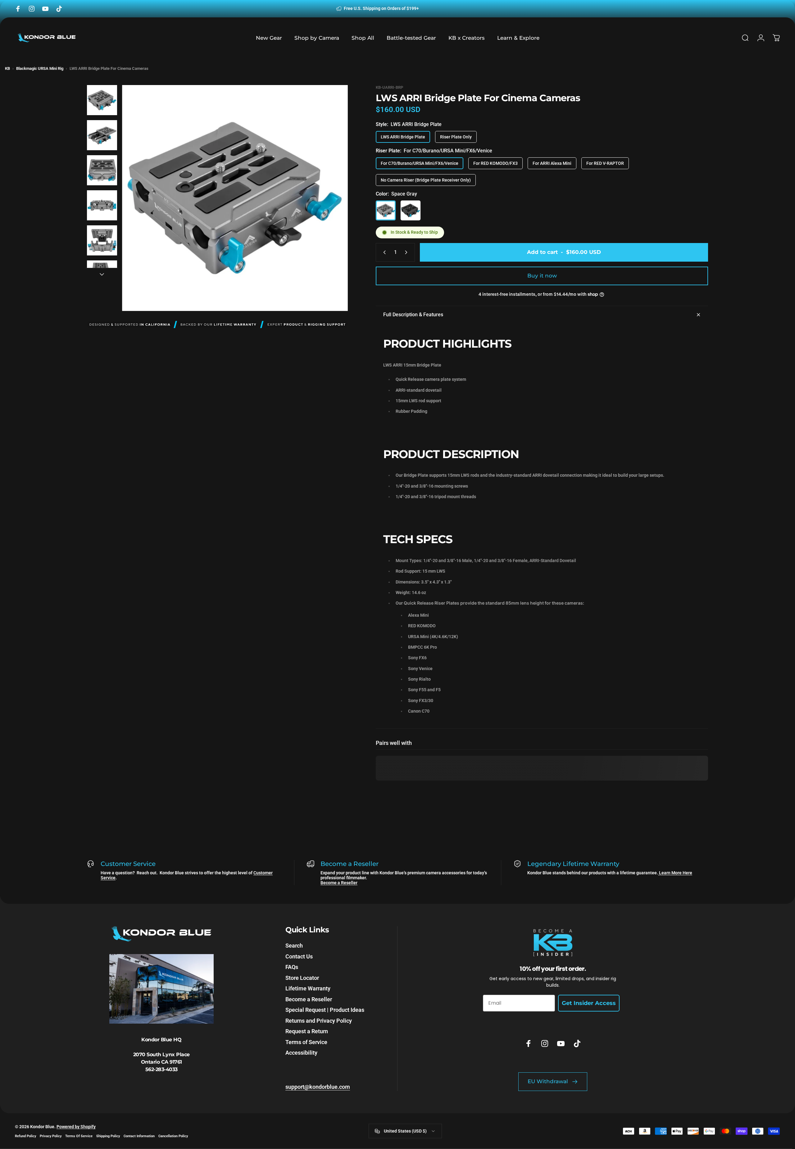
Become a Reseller (338, 882)
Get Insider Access (589, 1003)
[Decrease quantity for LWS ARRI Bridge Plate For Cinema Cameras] (383, 252)
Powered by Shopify (76, 1126)
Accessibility (301, 1052)
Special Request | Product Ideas (324, 1010)
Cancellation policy (173, 1136)
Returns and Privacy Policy (318, 1020)
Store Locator (302, 978)
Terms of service (79, 1136)
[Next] (331, 213)
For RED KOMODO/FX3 (495, 163)
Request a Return (306, 1031)
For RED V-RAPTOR (605, 163)
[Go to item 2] (102, 135)
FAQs (291, 967)
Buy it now (542, 276)
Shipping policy (108, 1136)
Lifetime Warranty (307, 988)
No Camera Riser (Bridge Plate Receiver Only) (426, 180)
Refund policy (25, 1136)
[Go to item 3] (102, 170)
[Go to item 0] (102, 100)
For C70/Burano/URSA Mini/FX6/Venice (419, 163)
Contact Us (299, 956)
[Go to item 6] (102, 275)
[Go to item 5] (102, 240)
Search (294, 945)
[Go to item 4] (102, 205)
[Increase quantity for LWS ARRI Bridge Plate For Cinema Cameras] (407, 252)
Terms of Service (306, 1042)
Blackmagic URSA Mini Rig (39, 68)
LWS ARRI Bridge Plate (403, 136)
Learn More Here (675, 872)
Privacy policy (50, 1136)
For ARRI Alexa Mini (552, 163)
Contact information (139, 1136)
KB (7, 68)
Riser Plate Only (456, 136)
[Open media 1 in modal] (235, 198)
